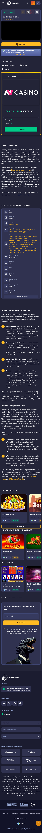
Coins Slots (18, 238)
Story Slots (13, 252)
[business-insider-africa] (10, 760)
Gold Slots (24, 244)
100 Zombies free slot (16, 479)
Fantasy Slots (31, 242)
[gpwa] (24, 804)
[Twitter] (9, 703)
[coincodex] (31, 769)
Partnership (24, 814)
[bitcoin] (10, 752)
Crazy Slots (26, 240)
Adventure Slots (15, 237)
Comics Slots (27, 238)
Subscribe (21, 623)
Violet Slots (22, 252)
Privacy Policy (18, 818)
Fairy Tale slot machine (20, 195)
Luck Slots (27, 248)
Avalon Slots (26, 237)
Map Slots (17, 250)
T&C (26, 818)
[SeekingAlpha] (10, 769)
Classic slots (20, 230)
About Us (5, 814)
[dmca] (12, 804)
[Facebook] (14, 703)
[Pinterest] (20, 703)
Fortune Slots (14, 244)
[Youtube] (3, 703)
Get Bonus (21, 129)
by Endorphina (8, 19)
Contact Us (14, 814)
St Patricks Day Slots (29, 250)
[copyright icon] (31, 760)
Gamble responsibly (11, 793)
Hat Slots (12, 246)
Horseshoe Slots (23, 246)
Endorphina (13, 224)
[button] (9, 520)
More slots (21, 526)
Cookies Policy (35, 814)
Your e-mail (9, 616)
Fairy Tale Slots (19, 242)
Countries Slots (15, 240)
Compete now (20, 54)
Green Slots (33, 244)
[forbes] (31, 752)
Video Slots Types (20, 231)
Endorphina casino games (21, 170)
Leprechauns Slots (16, 248)
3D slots (12, 230)
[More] (38, 823)
